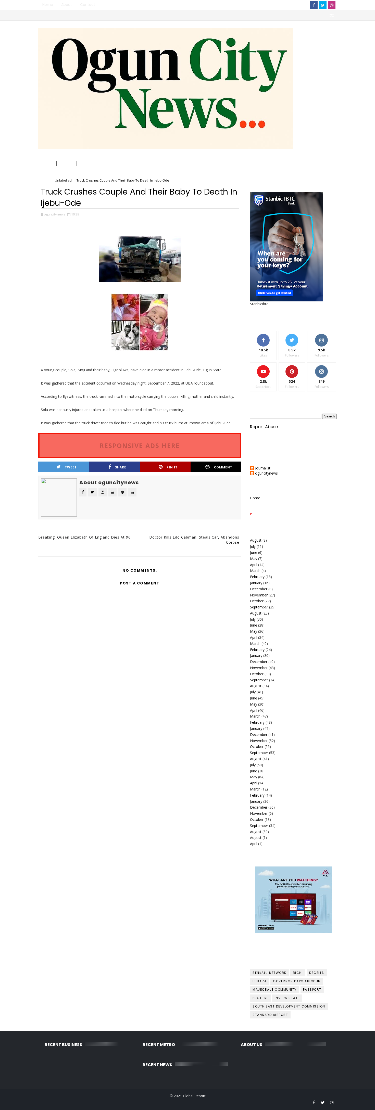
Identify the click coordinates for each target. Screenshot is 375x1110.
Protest (260, 998)
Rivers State (287, 998)
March (255, 570)
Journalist (262, 468)
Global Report (194, 1095)
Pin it (172, 467)
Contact (87, 4)
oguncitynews (95, 36)
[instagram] (331, 5)
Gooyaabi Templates (140, 1102)
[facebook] (314, 5)
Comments (322, 509)
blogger (72, 560)
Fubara (260, 981)
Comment (223, 467)
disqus (138, 560)
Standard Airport (270, 1015)
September (259, 607)
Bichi (298, 973)
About (66, 4)
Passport (312, 989)
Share (120, 467)
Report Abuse (264, 427)
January (256, 582)
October (257, 600)
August (255, 540)
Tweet (71, 467)
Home (47, 4)
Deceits (316, 973)
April (253, 564)
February (257, 576)
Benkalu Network (269, 973)
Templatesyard (82, 1102)
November (259, 595)
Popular (293, 509)
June (253, 552)
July (253, 546)
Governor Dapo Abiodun (297, 981)
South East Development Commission (289, 1006)
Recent (264, 509)
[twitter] (323, 5)
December (258, 588)
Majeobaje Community (275, 989)
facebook (206, 560)
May (253, 558)
